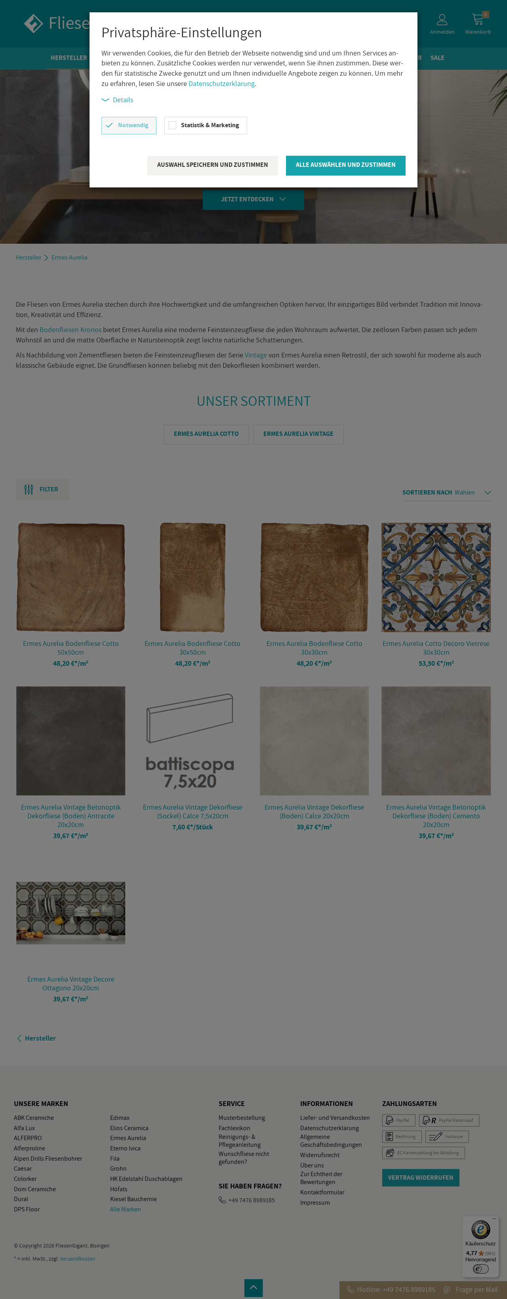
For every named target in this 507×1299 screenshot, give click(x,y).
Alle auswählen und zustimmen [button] (346, 164)
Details (123, 99)
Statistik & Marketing (210, 125)
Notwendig (133, 125)
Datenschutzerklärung (222, 83)
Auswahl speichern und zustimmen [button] (212, 164)
